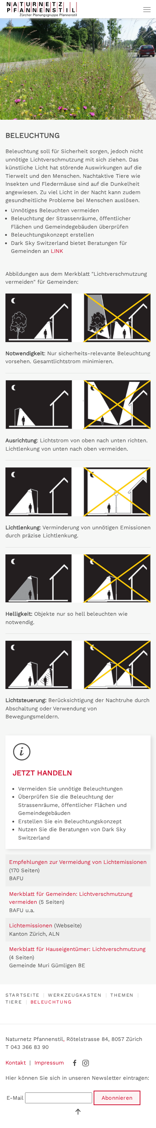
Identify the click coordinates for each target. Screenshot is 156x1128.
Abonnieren (117, 1098)
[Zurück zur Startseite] (41, 9)
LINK (57, 251)
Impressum (49, 1062)
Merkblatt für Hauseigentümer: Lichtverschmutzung (77, 949)
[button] (147, 9)
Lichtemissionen (31, 925)
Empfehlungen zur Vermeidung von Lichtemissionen (78, 862)
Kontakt (15, 1062)
